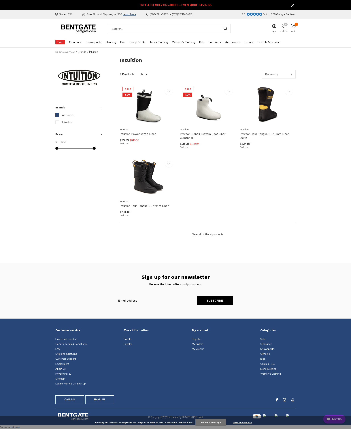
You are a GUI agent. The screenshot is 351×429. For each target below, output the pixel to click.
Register (196, 339)
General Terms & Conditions (71, 343)
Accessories (233, 42)
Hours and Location (66, 339)
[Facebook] (277, 400)
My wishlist (198, 348)
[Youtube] (292, 400)
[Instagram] (284, 400)
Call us (69, 399)
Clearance (75, 42)
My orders (197, 343)
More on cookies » (242, 422)
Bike (123, 42)
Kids (202, 42)
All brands (68, 115)
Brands (82, 51)
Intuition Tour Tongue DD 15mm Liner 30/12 (264, 135)
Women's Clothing (183, 42)
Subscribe (215, 300)
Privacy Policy (63, 373)
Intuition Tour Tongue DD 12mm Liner (144, 206)
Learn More (129, 14)
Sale (60, 42)
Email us (99, 399)
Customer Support (65, 358)
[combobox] (169, 28)
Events (249, 42)
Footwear (215, 42)
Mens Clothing (159, 42)
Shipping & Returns (66, 353)
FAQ (57, 348)
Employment (62, 363)
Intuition (67, 122)
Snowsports (93, 42)
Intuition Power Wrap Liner (138, 134)
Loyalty (128, 343)
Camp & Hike (138, 42)
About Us (60, 368)
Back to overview (65, 51)
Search (225, 28)
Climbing (110, 42)
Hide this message (211, 422)
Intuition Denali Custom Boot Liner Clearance (203, 135)
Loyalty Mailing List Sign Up (70, 383)
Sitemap (60, 378)
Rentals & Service (268, 42)
